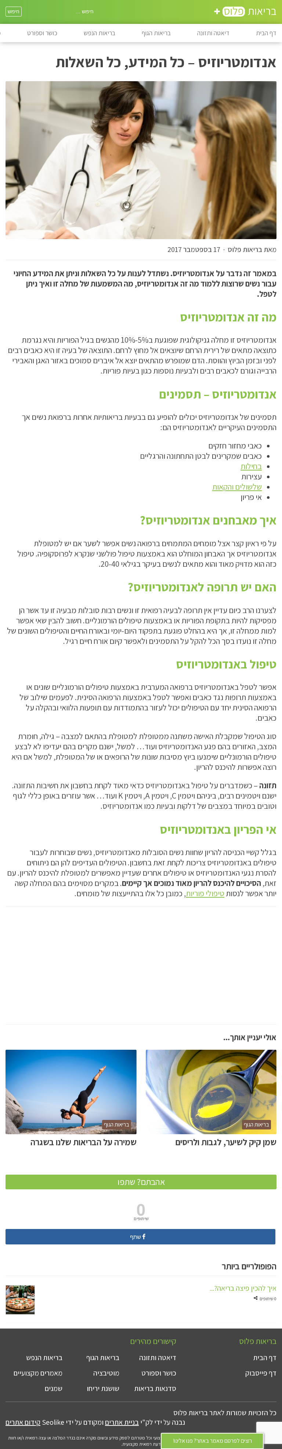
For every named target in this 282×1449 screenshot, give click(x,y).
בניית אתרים (122, 1422)
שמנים (53, 1388)
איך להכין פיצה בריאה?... (243, 1288)
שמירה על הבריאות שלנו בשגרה (83, 1142)
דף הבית (266, 33)
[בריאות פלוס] (245, 12)
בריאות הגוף (156, 33)
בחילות (251, 466)
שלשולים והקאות (237, 487)
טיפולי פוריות (205, 893)
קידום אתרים (23, 1422)
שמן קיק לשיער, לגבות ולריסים (226, 1142)
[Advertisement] (141, 973)
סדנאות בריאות (155, 1388)
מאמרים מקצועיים (38, 1373)
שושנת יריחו (103, 1388)
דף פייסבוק (260, 1373)
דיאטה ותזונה (213, 33)
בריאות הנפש (99, 33)
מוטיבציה (106, 1373)
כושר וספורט (42, 33)
